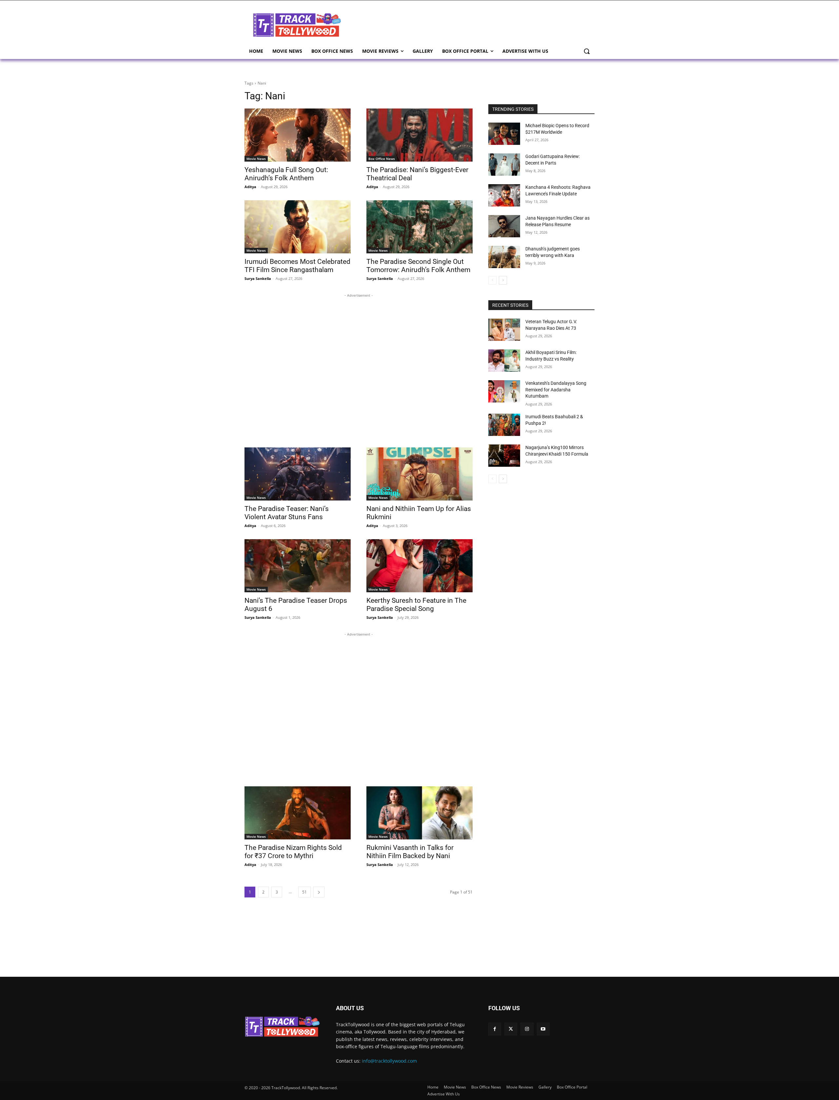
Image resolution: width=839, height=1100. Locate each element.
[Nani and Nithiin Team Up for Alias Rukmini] (419, 474)
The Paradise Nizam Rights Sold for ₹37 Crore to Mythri (293, 852)
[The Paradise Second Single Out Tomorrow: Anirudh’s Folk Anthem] (419, 226)
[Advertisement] (472, 24)
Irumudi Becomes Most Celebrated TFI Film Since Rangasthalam (297, 266)
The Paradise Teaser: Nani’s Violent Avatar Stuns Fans (286, 513)
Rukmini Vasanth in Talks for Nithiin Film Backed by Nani (410, 852)
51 (304, 892)
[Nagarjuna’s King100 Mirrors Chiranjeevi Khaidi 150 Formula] (504, 455)
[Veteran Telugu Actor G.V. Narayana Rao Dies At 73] (504, 330)
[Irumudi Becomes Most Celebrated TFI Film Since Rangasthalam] (297, 226)
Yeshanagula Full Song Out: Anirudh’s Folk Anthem (286, 174)
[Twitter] (510, 1029)
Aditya (250, 186)
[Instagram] (526, 1029)
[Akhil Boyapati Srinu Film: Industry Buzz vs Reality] (504, 360)
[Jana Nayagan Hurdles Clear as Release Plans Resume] (504, 226)
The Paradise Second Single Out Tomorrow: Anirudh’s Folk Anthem (418, 266)
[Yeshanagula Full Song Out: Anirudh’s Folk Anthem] (297, 135)
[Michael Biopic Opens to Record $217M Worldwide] (504, 134)
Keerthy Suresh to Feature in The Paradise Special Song (416, 605)
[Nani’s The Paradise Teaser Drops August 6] (297, 565)
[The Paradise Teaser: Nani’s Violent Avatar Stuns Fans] (297, 474)
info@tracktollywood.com (389, 1061)
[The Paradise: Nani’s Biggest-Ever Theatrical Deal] (419, 135)
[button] (587, 51)
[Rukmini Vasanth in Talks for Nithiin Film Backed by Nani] (419, 812)
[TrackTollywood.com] (296, 25)
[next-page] (318, 892)
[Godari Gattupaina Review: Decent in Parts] (504, 164)
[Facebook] (494, 1029)
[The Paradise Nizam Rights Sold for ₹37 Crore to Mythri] (297, 812)
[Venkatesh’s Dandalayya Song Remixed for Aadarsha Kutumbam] (504, 391)
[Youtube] (543, 1029)
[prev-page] (492, 280)
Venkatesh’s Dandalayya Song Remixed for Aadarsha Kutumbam (555, 390)
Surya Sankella (257, 278)
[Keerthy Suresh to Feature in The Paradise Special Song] (419, 565)
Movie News (256, 158)
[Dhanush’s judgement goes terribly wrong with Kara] (504, 257)
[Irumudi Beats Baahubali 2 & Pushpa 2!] (504, 425)
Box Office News (381, 158)
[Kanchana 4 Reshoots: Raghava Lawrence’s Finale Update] (504, 195)
